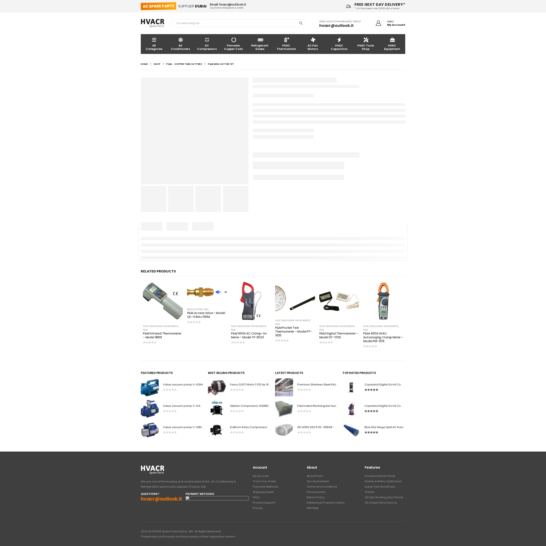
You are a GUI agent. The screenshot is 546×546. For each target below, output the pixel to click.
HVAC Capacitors (339, 47)
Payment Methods (265, 487)
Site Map (313, 508)
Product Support (264, 503)
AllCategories (154, 47)
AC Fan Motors (313, 47)
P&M (145, 330)
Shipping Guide (263, 492)
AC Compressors (207, 47)
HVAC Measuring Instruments (160, 326)
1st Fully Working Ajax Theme (384, 497)
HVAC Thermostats (286, 47)
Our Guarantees (318, 481)
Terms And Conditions (322, 487)
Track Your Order (264, 481)
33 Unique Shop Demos (381, 503)
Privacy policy (316, 492)
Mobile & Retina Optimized (383, 481)
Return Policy (315, 497)
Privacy (258, 508)
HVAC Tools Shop (365, 47)
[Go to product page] (163, 301)
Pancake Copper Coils (233, 47)
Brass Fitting (195, 309)
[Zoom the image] (152, 468)
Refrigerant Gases (260, 47)
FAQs (256, 497)
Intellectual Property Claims (326, 503)
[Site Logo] (152, 23)
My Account (261, 476)
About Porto (315, 476)
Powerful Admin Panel (380, 476)
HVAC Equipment (392, 47)
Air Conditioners (180, 47)
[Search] (301, 23)
